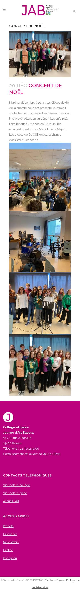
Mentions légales (54, 580)
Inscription (10, 558)
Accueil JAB (11, 501)
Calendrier (10, 534)
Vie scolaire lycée (15, 493)
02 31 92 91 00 (29, 448)
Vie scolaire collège (16, 485)
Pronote (8, 526)
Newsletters (11, 542)
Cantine (8, 550)
